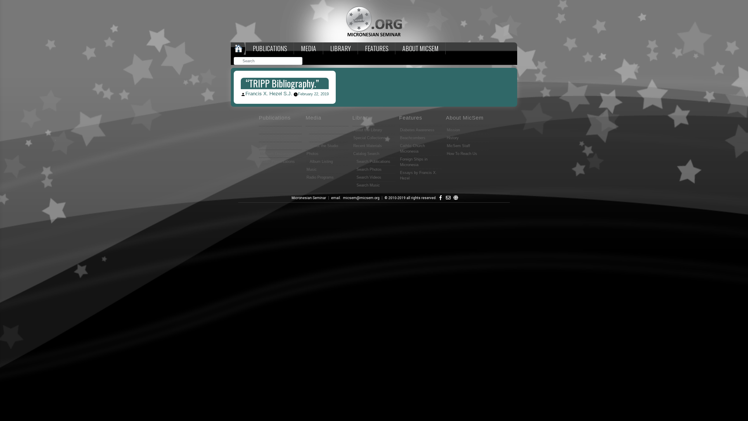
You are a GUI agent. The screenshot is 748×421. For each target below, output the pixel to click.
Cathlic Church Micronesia (412, 148)
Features (376, 48)
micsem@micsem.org (361, 198)
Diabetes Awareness (417, 130)
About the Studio (324, 146)
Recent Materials (367, 146)
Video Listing (321, 138)
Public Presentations (277, 161)
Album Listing (321, 161)
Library (340, 48)
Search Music (368, 185)
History (453, 138)
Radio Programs (320, 177)
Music (312, 169)
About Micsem (420, 48)
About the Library (367, 130)
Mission (453, 130)
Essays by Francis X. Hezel (418, 175)
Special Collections (369, 138)
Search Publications (373, 161)
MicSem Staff (458, 146)
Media (308, 48)
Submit (298, 61)
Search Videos (368, 177)
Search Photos (369, 169)
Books (265, 146)
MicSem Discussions (278, 153)
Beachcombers (412, 138)
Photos (312, 153)
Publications (270, 48)
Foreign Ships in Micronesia (413, 162)
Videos (312, 130)
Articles (266, 130)
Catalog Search (366, 153)
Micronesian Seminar (309, 198)
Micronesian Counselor (279, 138)
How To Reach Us (462, 153)
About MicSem (465, 118)
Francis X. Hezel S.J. (268, 93)
